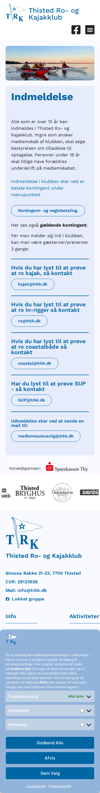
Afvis (50, 758)
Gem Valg (50, 773)
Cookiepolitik (36, 786)
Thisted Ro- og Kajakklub (54, 13)
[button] (89, 29)
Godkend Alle (50, 742)
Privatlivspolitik (60, 786)
